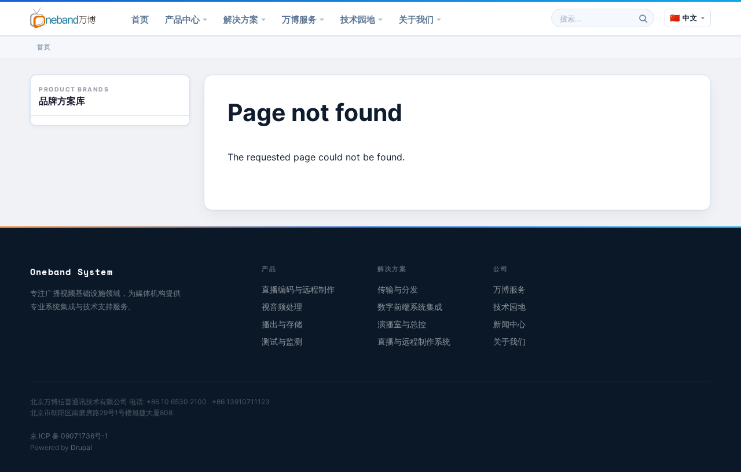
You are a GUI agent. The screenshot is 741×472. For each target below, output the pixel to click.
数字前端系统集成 (409, 307)
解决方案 (240, 19)
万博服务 (299, 19)
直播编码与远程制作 (298, 289)
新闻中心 (509, 324)
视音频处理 (282, 307)
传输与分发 (397, 289)
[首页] (63, 18)
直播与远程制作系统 (413, 341)
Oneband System (71, 271)
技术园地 (357, 19)
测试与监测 (282, 341)
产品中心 (182, 19)
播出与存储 (282, 324)
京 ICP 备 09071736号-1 (69, 435)
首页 (140, 19)
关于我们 (416, 19)
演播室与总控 (401, 324)
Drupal (81, 447)
